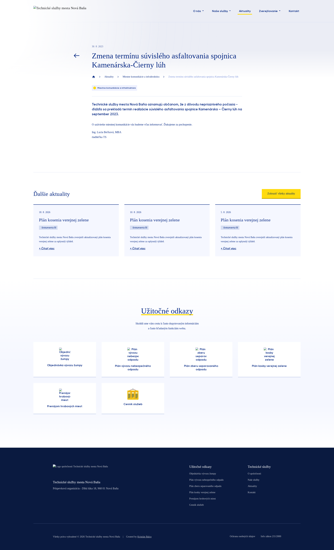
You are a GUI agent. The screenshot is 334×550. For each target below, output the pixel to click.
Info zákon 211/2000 (271, 536)
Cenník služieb (196, 505)
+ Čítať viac (46, 248)
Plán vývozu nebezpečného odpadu (206, 480)
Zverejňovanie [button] (268, 11)
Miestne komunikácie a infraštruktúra (141, 76)
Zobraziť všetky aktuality (281, 193)
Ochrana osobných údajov (242, 536)
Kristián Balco (144, 536)
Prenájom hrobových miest (202, 498)
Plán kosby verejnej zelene (202, 492)
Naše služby (253, 480)
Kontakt (294, 11)
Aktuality (245, 11)
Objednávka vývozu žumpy (202, 473)
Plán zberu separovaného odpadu (205, 486)
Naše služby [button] (220, 11)
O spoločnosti (254, 473)
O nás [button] (197, 11)
